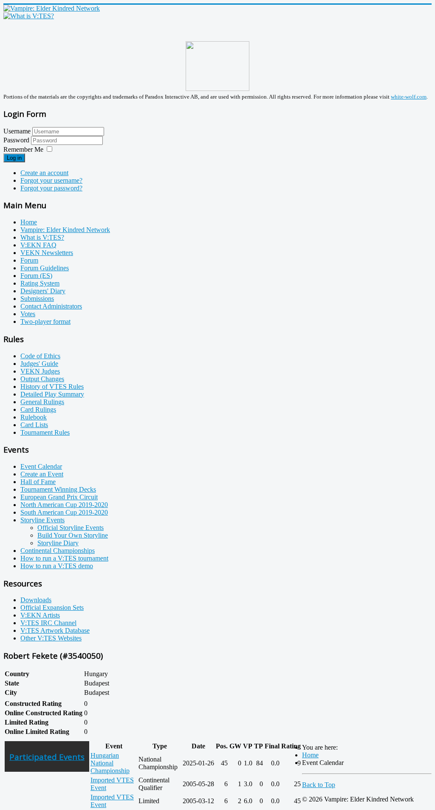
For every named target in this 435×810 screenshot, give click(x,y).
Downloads (35, 599)
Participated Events (47, 756)
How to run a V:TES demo (56, 565)
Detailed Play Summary (52, 394)
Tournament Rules (45, 432)
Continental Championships (57, 550)
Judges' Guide (39, 363)
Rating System (39, 283)
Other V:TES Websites (51, 638)
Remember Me (23, 149)
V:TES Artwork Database (55, 630)
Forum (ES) (36, 275)
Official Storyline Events (70, 527)
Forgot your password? (51, 188)
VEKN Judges (40, 371)
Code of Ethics (40, 356)
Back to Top (318, 784)
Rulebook (33, 417)
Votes (27, 313)
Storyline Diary (58, 543)
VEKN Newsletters (46, 252)
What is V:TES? (42, 237)
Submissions (37, 298)
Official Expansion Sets (52, 607)
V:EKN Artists (40, 615)
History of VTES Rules (52, 386)
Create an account (44, 172)
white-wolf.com (409, 96)
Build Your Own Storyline (72, 535)
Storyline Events (42, 520)
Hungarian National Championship (110, 763)
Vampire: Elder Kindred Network (65, 229)
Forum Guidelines (44, 268)
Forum (29, 260)
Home (28, 222)
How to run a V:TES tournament (64, 558)
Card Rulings (38, 409)
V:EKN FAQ (38, 245)
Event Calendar (41, 466)
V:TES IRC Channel (48, 622)
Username (17, 131)
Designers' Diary (42, 291)
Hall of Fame (38, 481)
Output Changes (42, 378)
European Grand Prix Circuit (59, 497)
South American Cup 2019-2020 (64, 512)
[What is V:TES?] (28, 16)
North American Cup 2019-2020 (64, 504)
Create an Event (41, 474)
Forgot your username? (51, 180)
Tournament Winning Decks (58, 489)
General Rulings (42, 401)
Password (17, 140)
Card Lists (34, 424)
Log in (14, 158)
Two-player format (45, 321)
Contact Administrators (51, 306)
